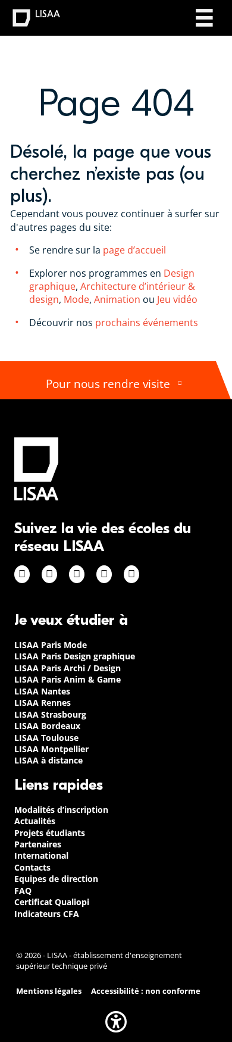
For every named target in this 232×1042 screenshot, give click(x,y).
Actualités (34, 821)
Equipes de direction (56, 878)
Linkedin (76, 574)
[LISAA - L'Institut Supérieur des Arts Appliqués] (36, 468)
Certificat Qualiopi (51, 902)
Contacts (32, 867)
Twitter (104, 574)
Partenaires (37, 844)
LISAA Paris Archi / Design (67, 668)
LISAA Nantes (42, 691)
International (41, 855)
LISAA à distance (48, 760)
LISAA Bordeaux (47, 725)
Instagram (49, 574)
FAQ (23, 890)
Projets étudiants (49, 832)
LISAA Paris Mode (50, 644)
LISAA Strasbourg (50, 714)
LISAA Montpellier (51, 749)
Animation (117, 299)
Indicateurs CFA (46, 913)
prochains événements (146, 322)
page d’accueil (133, 249)
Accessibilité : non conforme (145, 991)
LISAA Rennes (42, 702)
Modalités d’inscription (61, 809)
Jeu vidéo (178, 299)
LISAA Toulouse (46, 737)
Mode (76, 299)
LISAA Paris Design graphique (74, 656)
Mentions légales (48, 991)
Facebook (22, 574)
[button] (116, 1022)
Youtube (131, 574)
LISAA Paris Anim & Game (67, 679)
